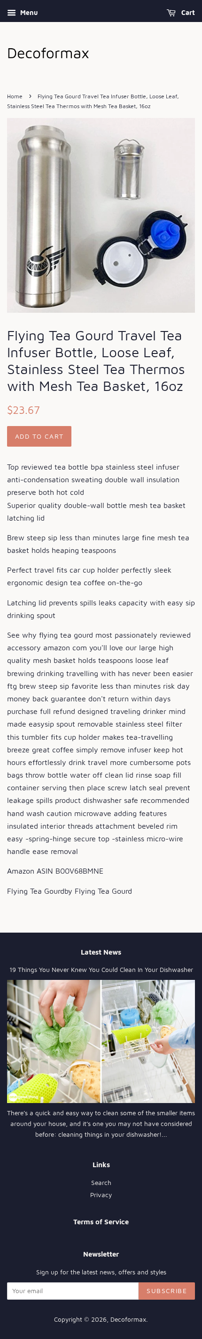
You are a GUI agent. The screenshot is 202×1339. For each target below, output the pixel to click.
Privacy (101, 1195)
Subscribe (167, 1291)
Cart (187, 12)
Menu (28, 12)
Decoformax (128, 1319)
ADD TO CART (39, 436)
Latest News (101, 952)
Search (101, 1182)
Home (15, 96)
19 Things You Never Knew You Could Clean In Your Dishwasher (101, 969)
